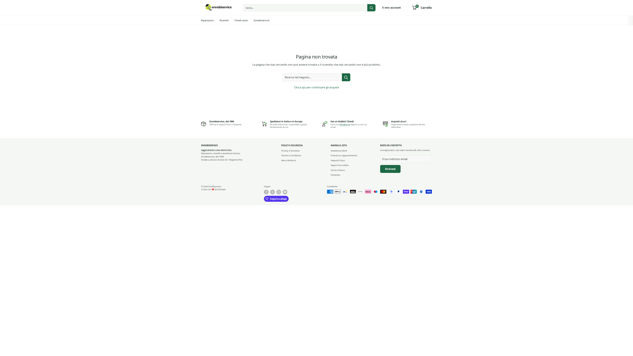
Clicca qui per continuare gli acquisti (316, 87)
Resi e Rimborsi (288, 160)
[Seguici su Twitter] (272, 192)
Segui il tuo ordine (339, 165)
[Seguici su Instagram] (278, 192)
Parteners (335, 174)
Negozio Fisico (338, 160)
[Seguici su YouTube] (285, 192)
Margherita (345, 124)
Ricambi (224, 20)
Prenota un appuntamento (344, 155)
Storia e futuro (338, 170)
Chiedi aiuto (241, 20)
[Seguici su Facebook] (266, 192)
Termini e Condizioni (291, 155)
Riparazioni (207, 20)
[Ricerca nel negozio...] (346, 77)
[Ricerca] (371, 7)
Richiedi (390, 169)
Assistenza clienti (339, 150)
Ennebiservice (261, 20)
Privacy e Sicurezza (290, 150)
